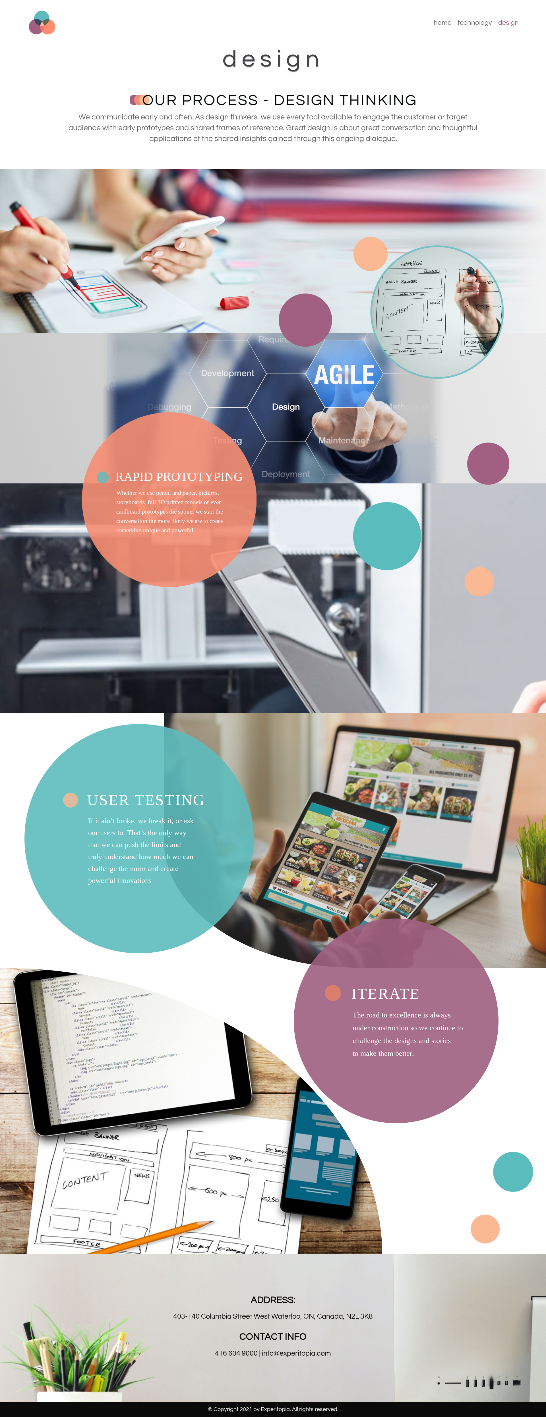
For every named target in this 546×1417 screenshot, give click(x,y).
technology (475, 23)
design (508, 23)
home (442, 23)
